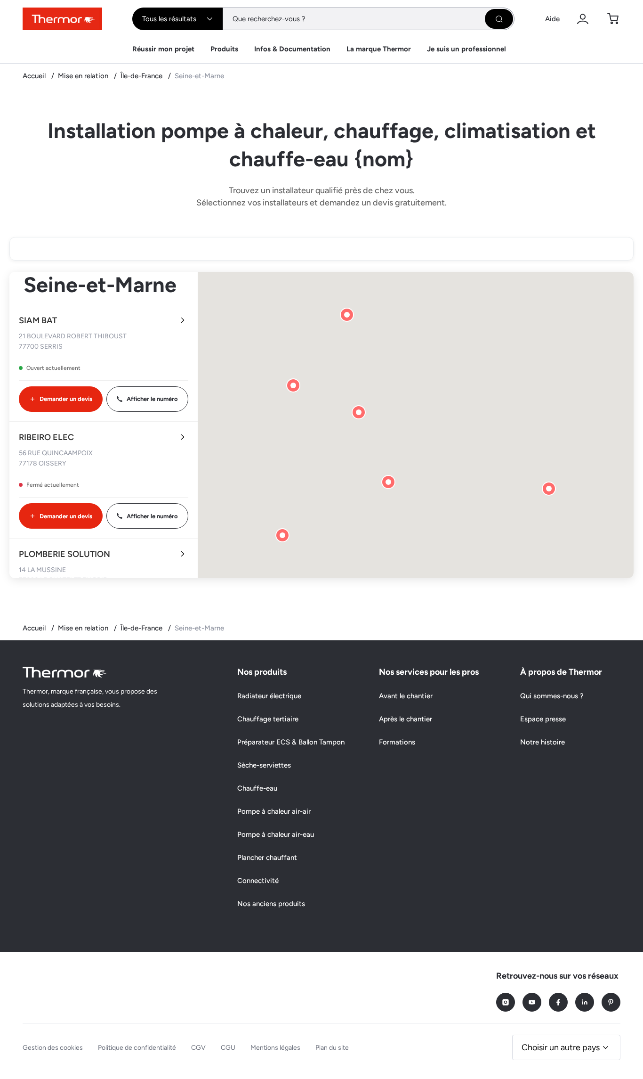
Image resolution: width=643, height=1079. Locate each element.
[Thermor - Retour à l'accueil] (62, 19)
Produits (224, 49)
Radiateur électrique (269, 696)
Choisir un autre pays (561, 1047)
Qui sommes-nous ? (552, 696)
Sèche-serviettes (264, 765)
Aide (552, 19)
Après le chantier (405, 719)
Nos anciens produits (271, 903)
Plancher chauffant (267, 857)
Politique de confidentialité (137, 1048)
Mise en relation (84, 76)
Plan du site (332, 1048)
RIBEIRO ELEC (46, 437)
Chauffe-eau (257, 788)
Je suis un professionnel (466, 49)
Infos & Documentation (292, 49)
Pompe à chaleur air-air (274, 811)
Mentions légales (275, 1048)
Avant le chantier (406, 696)
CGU (228, 1048)
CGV (198, 1048)
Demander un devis (66, 398)
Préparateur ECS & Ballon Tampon (291, 742)
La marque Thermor (378, 49)
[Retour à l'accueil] (65, 672)
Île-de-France (142, 76)
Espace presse (543, 719)
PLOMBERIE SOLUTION (64, 554)
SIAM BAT (38, 320)
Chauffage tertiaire (267, 719)
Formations (397, 742)
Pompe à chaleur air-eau (275, 834)
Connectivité (258, 880)
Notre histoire (542, 742)
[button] (358, 412)
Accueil (35, 76)
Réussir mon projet (163, 49)
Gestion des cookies (53, 1048)
